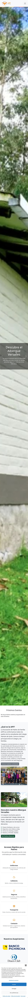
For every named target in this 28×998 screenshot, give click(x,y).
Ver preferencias (14, 992)
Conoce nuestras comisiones (10, 764)
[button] (26, 965)
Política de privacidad (15, 996)
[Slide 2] (14, 703)
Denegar (14, 988)
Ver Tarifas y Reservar (8, 836)
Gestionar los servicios (13, 980)
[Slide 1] (11, 703)
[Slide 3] (17, 703)
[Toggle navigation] (25, 3)
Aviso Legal (23, 996)
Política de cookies (6, 996)
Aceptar (14, 984)
